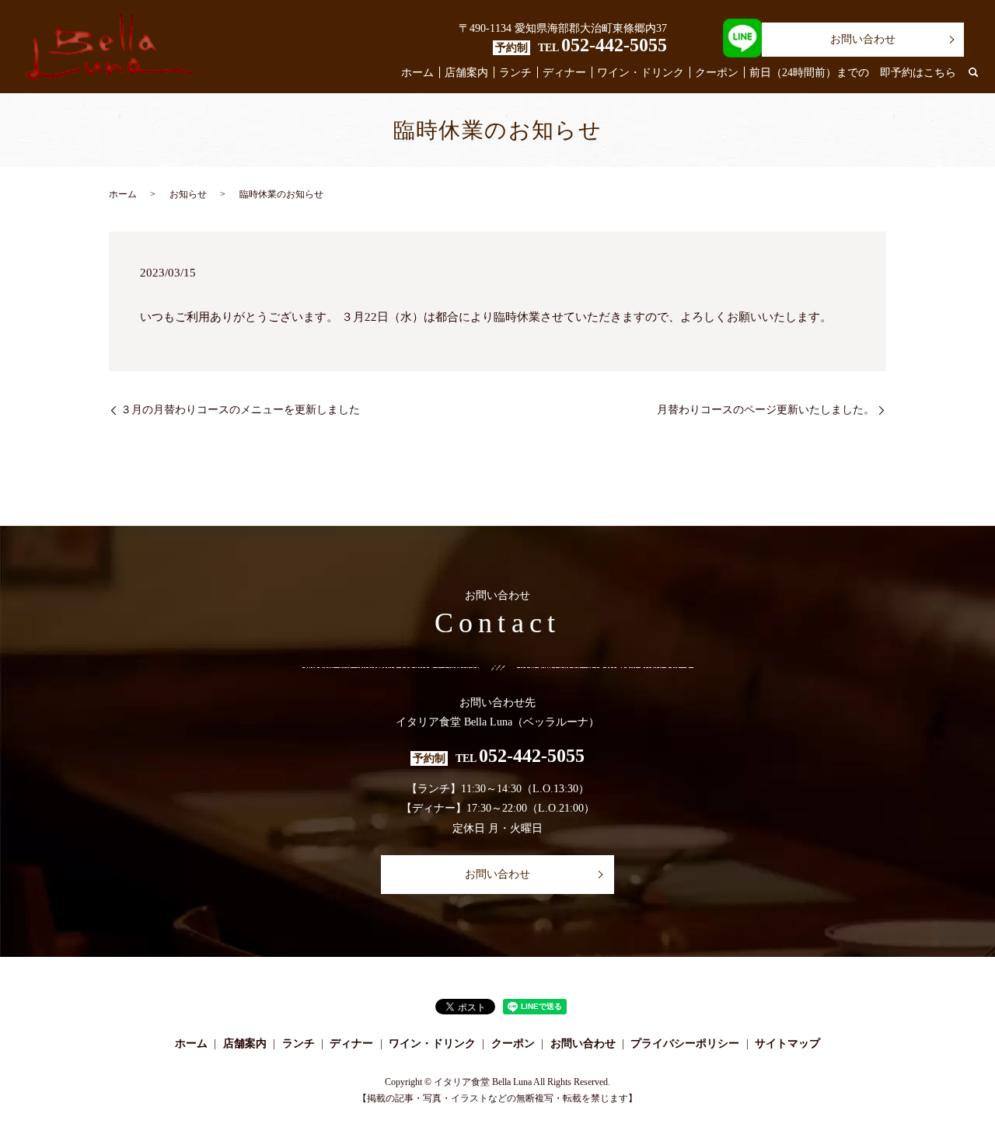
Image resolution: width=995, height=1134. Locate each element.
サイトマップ (787, 1043)
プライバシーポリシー (684, 1043)
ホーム (417, 72)
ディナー (564, 72)
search (973, 73)
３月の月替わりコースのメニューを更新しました (240, 410)
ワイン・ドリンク (640, 72)
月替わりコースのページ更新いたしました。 (766, 410)
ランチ (515, 72)
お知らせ (188, 194)
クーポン (716, 72)
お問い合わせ (863, 39)
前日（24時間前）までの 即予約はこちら (852, 72)
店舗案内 (466, 72)
